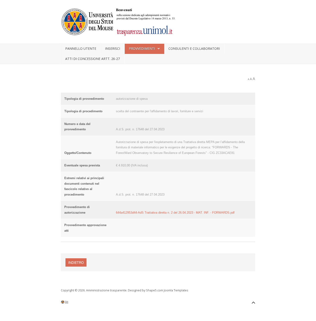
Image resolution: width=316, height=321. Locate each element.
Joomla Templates (176, 290)
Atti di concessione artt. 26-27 (92, 58)
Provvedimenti (142, 48)
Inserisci (112, 48)
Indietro (76, 262)
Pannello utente (80, 48)
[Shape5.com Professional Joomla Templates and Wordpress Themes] (71, 303)
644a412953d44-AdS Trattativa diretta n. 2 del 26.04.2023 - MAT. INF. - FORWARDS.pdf (175, 212)
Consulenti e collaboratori (194, 48)
